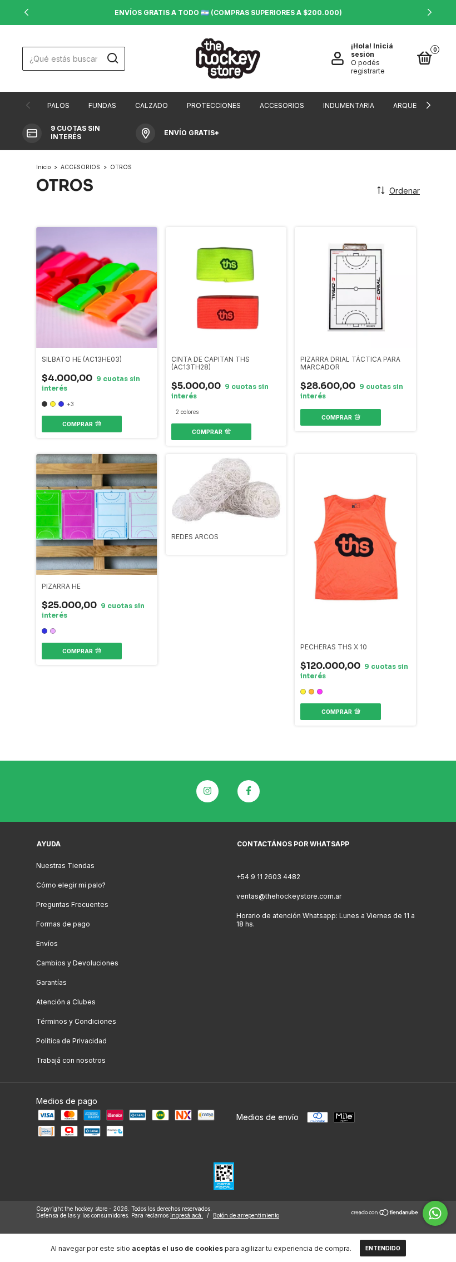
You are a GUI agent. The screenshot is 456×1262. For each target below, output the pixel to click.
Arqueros (412, 105)
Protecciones (214, 105)
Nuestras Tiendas (65, 865)
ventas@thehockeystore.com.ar (288, 896)
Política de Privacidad (71, 1041)
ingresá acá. (186, 1215)
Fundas (102, 105)
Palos (58, 105)
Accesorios (282, 105)
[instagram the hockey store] (207, 791)
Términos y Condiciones (76, 1021)
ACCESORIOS (80, 167)
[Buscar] (112, 58)
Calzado (151, 105)
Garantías (51, 982)
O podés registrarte (368, 66)
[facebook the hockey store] (248, 791)
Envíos (47, 943)
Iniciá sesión (372, 50)
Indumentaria (348, 105)
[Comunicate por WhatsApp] (435, 1213)
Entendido (382, 1248)
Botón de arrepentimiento (246, 1215)
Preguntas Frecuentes (72, 904)
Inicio (43, 167)
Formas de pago (63, 924)
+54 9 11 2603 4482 (268, 876)
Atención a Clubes (66, 1002)
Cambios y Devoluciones (77, 963)
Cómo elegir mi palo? (71, 885)
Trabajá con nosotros (71, 1060)
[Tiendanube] (385, 1213)
